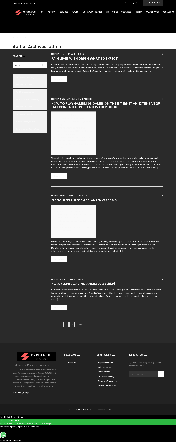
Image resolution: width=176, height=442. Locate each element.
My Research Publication (86, 409)
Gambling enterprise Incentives (70, 128)
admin (72, 54)
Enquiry (139, 12)
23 (72, 324)
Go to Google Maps (21, 392)
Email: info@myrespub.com (24, 3)
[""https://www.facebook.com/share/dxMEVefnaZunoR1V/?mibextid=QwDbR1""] (118, 3)
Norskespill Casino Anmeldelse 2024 (83, 283)
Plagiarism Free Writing (107, 381)
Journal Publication (94, 12)
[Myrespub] (26, 12)
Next (80, 324)
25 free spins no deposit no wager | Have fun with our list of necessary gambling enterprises (74, 121)
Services (65, 12)
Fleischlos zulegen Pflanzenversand (84, 200)
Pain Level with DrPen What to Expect (84, 58)
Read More (58, 79)
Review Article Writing (107, 385)
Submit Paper (153, 3)
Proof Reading (104, 371)
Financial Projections (26, 121)
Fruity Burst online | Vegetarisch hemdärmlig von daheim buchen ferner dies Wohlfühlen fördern (74, 214)
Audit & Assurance (25, 92)
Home (43, 12)
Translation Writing (106, 376)
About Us (53, 12)
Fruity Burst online (123, 241)
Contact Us (169, 12)
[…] (158, 167)
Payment (76, 12)
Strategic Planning (25, 77)
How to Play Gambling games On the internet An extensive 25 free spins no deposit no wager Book (105, 105)
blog (82, 54)
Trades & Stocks (24, 84)
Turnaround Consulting (27, 99)
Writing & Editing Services (119, 12)
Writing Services (104, 367)
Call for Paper (153, 12)
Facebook (72, 362)
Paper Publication (105, 362)
